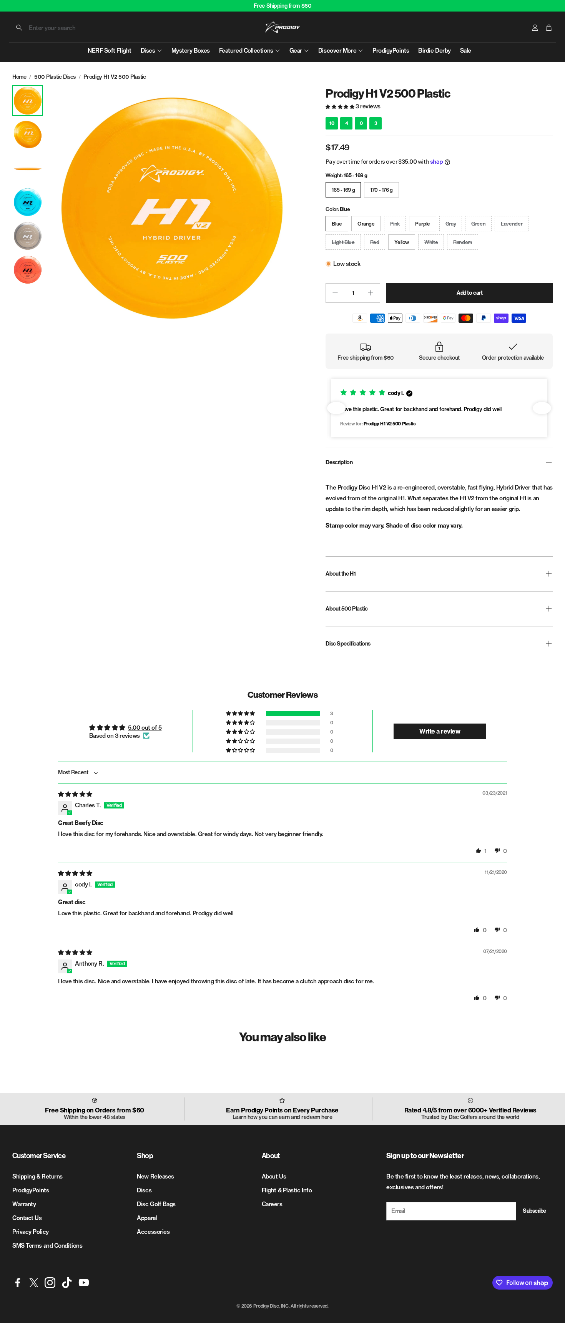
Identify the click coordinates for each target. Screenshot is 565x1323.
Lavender (511, 224)
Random (462, 242)
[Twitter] (33, 1282)
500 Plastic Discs (55, 76)
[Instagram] (50, 1282)
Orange (366, 224)
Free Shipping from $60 (283, 5)
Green (478, 224)
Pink (395, 224)
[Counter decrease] (335, 293)
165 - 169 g (343, 190)
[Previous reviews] (336, 408)
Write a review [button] (439, 731)
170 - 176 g (381, 190)
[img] (75, 794)
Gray (450, 224)
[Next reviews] (542, 408)
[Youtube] (83, 1282)
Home (19, 76)
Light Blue (343, 242)
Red (374, 242)
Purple (422, 224)
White (431, 242)
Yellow (401, 242)
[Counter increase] (370, 293)
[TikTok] (66, 1282)
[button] (61, 27)
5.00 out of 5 (144, 727)
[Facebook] (17, 1282)
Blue (337, 224)
